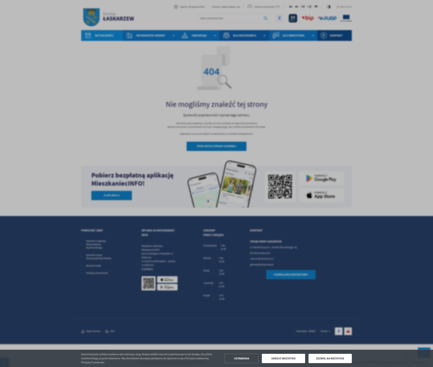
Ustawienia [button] (241, 358)
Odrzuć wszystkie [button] (283, 358)
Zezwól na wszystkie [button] (330, 358)
